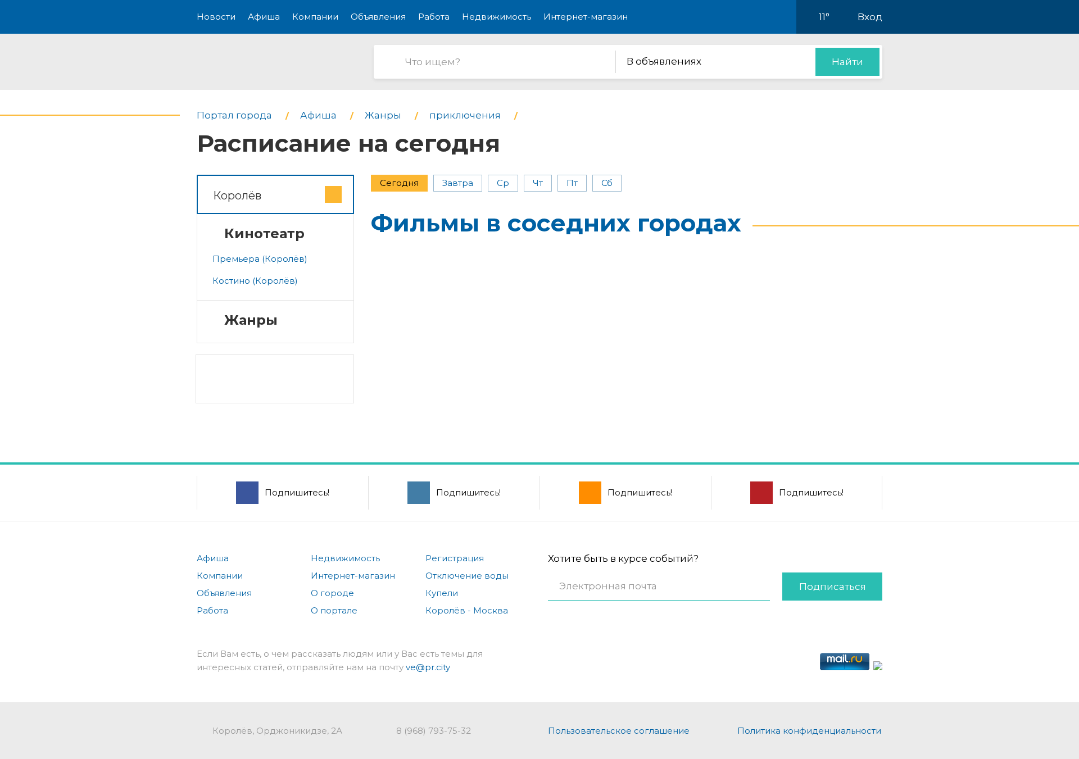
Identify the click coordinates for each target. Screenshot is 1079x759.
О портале (334, 610)
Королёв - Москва (466, 610)
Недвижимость (496, 16)
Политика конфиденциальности (809, 730)
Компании (315, 16)
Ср (503, 183)
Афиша (264, 16)
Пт (572, 183)
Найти (847, 61)
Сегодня (399, 183)
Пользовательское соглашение (619, 730)
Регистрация (454, 558)
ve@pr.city (428, 667)
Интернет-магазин (585, 16)
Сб (607, 183)
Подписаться (832, 586)
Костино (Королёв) (255, 280)
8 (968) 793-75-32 (433, 730)
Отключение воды (467, 575)
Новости (216, 16)
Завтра (457, 183)
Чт (538, 183)
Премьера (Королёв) (259, 258)
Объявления (378, 16)
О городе (332, 593)
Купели (441, 593)
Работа (434, 16)
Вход (870, 16)
